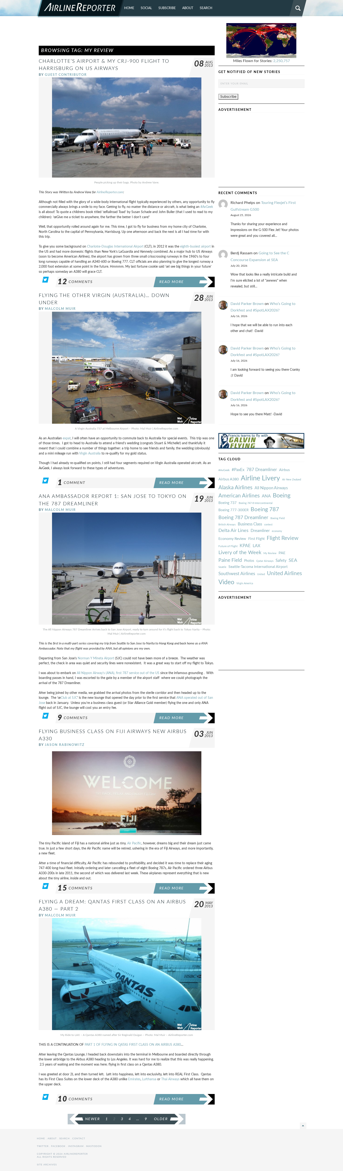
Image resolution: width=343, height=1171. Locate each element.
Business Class (250, 524)
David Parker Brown (247, 304)
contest (268, 524)
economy (277, 531)
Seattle (222, 567)
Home (129, 8)
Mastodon (94, 1146)
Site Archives (47, 1165)
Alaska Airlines (235, 487)
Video (226, 582)
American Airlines (239, 495)
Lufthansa (149, 1079)
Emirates (134, 1079)
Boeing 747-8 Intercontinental (256, 503)
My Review (269, 553)
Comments (75, 282)
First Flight (256, 539)
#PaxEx (238, 470)
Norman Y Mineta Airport (96, 658)
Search (206, 8)
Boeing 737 (227, 503)
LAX (256, 546)
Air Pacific (134, 843)
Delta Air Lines (233, 530)
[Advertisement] (127, 33)
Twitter (43, 1146)
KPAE (245, 545)
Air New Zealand (291, 479)
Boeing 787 (265, 509)
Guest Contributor (66, 75)
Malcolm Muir (60, 309)
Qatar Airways (264, 560)
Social (146, 8)
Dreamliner (260, 531)
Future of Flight (228, 546)
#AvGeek (206, 207)
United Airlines (284, 573)
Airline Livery (260, 478)
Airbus (284, 470)
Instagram (76, 1146)
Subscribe (167, 8)
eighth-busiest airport (195, 246)
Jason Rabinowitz (64, 745)
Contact (78, 1138)
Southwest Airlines (236, 573)
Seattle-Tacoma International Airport (258, 567)
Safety (281, 561)
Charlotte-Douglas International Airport (115, 246)
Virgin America (244, 583)
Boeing (281, 496)
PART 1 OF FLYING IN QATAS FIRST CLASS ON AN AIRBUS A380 (133, 1044)
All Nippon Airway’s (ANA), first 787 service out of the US (118, 673)
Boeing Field (277, 518)
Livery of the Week (239, 552)
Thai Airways (170, 1079)
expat (67, 438)
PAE (282, 553)
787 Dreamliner (261, 470)
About (187, 8)
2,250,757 (281, 61)
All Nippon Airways (271, 488)
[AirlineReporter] (80, 8)
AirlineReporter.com (110, 192)
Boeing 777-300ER (233, 510)
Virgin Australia (90, 453)
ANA (266, 496)
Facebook (58, 1146)
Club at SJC (69, 697)
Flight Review (282, 538)
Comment (71, 482)
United (261, 574)
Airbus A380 (228, 479)
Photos (249, 561)
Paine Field (230, 560)
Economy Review (232, 539)
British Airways (227, 524)
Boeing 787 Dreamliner (243, 517)
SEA (293, 560)
